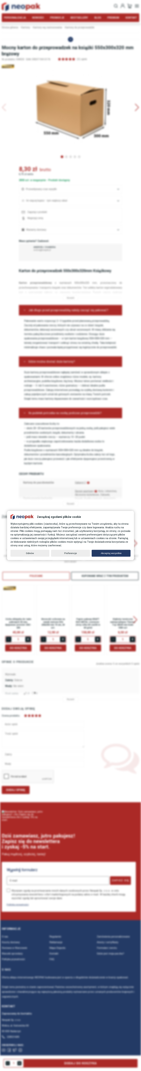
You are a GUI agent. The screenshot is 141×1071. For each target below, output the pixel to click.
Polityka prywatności (18, 904)
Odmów (30, 553)
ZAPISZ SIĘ (120, 880)
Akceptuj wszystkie (111, 553)
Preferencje (70, 553)
